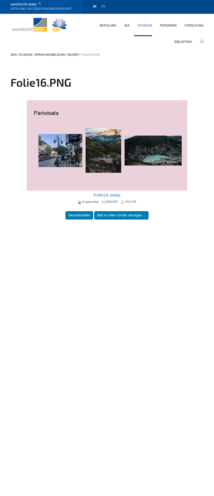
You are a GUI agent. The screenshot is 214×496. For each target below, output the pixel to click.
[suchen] (200, 44)
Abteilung (107, 25)
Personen (168, 25)
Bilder (73, 54)
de (95, 6)
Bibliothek (183, 42)
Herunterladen (79, 215)
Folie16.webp (107, 195)
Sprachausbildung (50, 54)
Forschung (194, 25)
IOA (127, 25)
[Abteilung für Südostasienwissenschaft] (39, 25)
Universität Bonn (23, 4)
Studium (145, 25)
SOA (13, 54)
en (103, 6)
